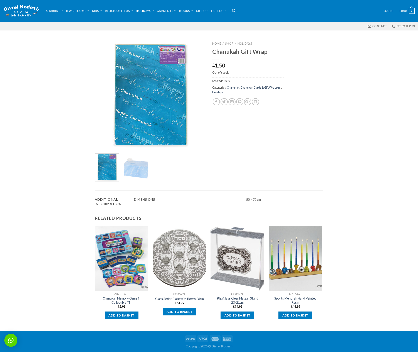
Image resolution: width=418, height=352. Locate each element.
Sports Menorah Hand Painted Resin (295, 300)
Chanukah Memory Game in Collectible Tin (121, 300)
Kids (95, 11)
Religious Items (117, 11)
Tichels (217, 11)
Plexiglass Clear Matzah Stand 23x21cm (237, 300)
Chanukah (233, 87)
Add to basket (121, 315)
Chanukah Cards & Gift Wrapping (261, 87)
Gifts (200, 11)
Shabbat (53, 11)
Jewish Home (76, 11)
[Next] (198, 95)
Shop (229, 43)
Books (184, 11)
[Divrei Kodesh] (21, 11)
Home (216, 43)
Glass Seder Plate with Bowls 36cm (179, 299)
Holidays (143, 11)
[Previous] (102, 95)
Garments (165, 11)
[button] (10, 340)
